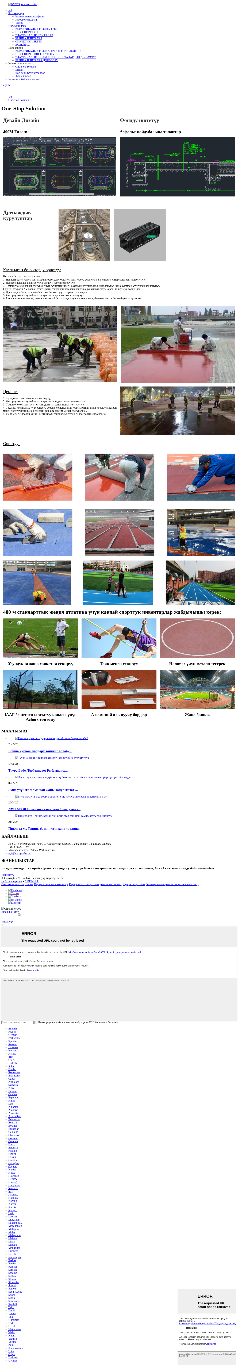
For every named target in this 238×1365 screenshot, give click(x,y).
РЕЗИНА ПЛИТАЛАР (28, 38)
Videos (19, 22)
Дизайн (19, 69)
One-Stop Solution (25, 66)
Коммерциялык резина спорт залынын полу (172, 884)
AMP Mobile (32, 881)
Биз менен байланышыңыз (24, 79)
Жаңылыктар (23, 75)
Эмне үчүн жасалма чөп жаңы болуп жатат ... (43, 790)
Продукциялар (17, 25)
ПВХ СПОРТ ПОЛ (26, 32)
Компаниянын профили (29, 16)
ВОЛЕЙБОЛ (22, 44)
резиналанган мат (110, 884)
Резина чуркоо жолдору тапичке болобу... (40, 751)
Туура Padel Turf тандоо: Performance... (38, 770)
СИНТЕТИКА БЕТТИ (28, 41)
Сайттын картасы (11, 881)
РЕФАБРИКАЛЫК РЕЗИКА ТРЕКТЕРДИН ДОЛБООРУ (49, 50)
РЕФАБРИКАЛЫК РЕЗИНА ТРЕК (36, 28)
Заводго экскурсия (26, 19)
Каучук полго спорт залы (84, 884)
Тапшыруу (7, 874)
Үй (10, 10)
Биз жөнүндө (16, 13)
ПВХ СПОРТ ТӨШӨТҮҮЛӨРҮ (35, 54)
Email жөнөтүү (10, 911)
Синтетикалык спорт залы (17, 884)
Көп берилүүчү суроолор (30, 72)
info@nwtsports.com (19, 853)
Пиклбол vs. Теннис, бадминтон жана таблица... (44, 828)
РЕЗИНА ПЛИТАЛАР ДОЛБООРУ (36, 60)
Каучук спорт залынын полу (51, 884)
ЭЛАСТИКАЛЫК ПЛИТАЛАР (34, 35)
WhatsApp (7, 921)
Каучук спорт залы (134, 884)
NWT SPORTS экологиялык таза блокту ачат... (44, 809)
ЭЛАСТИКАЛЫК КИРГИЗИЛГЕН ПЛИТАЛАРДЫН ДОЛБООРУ (55, 57)
